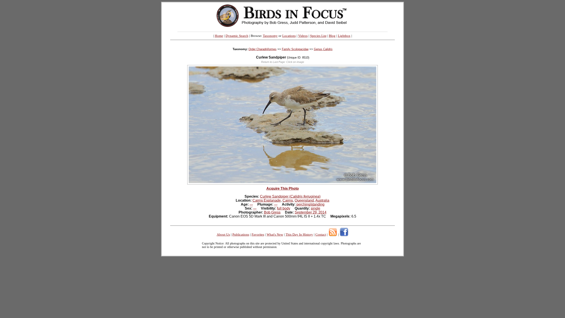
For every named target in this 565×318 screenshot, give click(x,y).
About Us (223, 234)
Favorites (258, 234)
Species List (318, 36)
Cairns (287, 200)
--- (251, 204)
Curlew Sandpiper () (290, 196)
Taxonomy (270, 36)
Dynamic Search (237, 36)
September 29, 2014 (310, 212)
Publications (240, 234)
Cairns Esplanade (266, 200)
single (315, 208)
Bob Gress (272, 212)
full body (283, 208)
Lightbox (344, 36)
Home (219, 36)
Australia (322, 200)
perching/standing (310, 204)
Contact (320, 234)
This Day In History (299, 234)
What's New (275, 234)
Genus (323, 49)
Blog (332, 36)
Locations (289, 36)
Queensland (304, 200)
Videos (303, 36)
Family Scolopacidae (295, 49)
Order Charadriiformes (263, 49)
